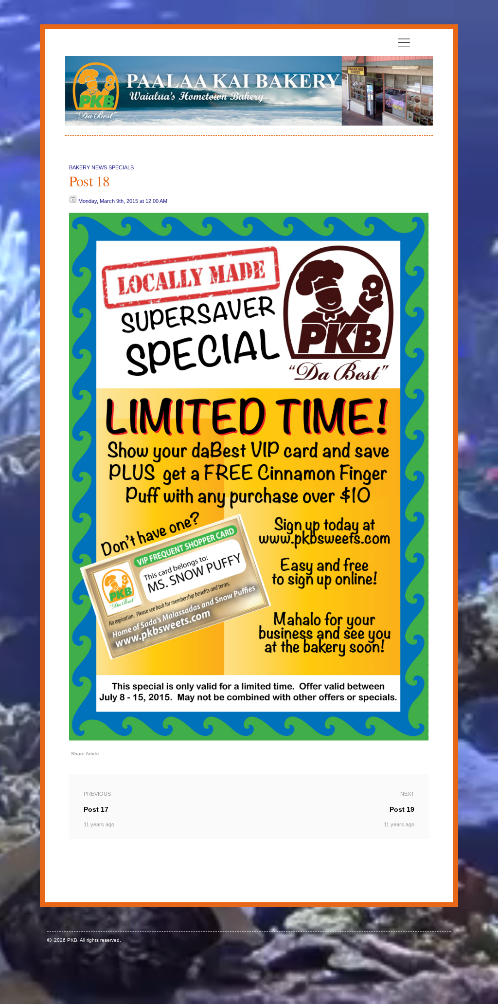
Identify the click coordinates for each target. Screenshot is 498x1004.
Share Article (85, 753)
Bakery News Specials (101, 167)
